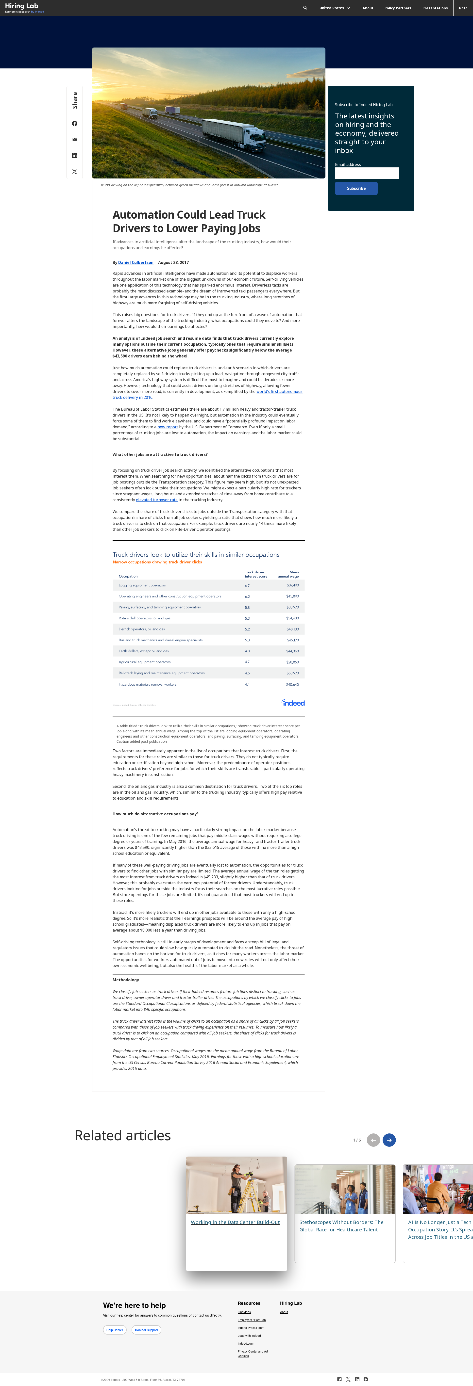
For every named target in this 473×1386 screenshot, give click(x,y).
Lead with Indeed (249, 1335)
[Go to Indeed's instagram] (365, 1379)
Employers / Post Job (252, 1320)
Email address (348, 164)
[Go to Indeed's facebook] (339, 1379)
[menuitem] (59, 8)
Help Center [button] (114, 1330)
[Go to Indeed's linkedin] (357, 1379)
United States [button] (332, 7)
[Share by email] (75, 139)
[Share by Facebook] (75, 123)
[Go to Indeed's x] (348, 1379)
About (368, 8)
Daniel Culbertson (135, 262)
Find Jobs (244, 1312)
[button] (389, 1140)
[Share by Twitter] (75, 171)
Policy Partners (398, 8)
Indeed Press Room (251, 1327)
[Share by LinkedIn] (75, 155)
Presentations (435, 8)
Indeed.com (245, 1343)
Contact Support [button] (146, 1330)
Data (463, 7)
